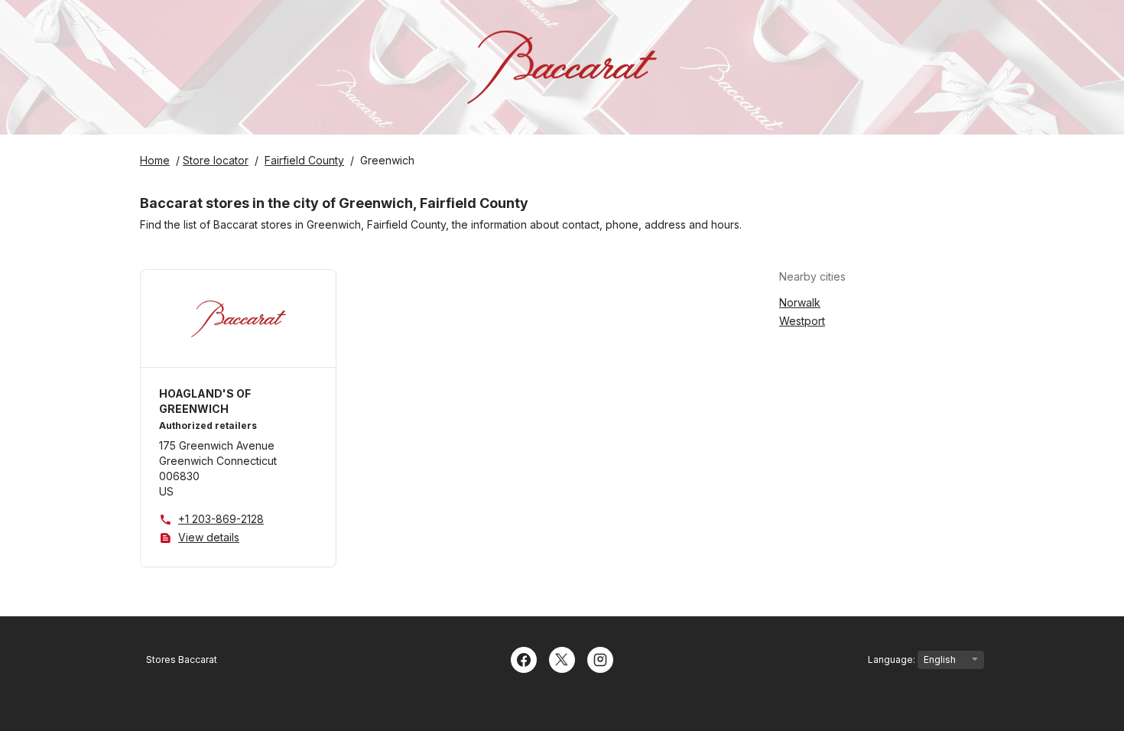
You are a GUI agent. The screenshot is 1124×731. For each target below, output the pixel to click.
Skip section (883, 276)
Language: (893, 659)
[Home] (562, 67)
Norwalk (799, 302)
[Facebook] (524, 658)
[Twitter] (562, 658)
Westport (802, 320)
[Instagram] (600, 658)
